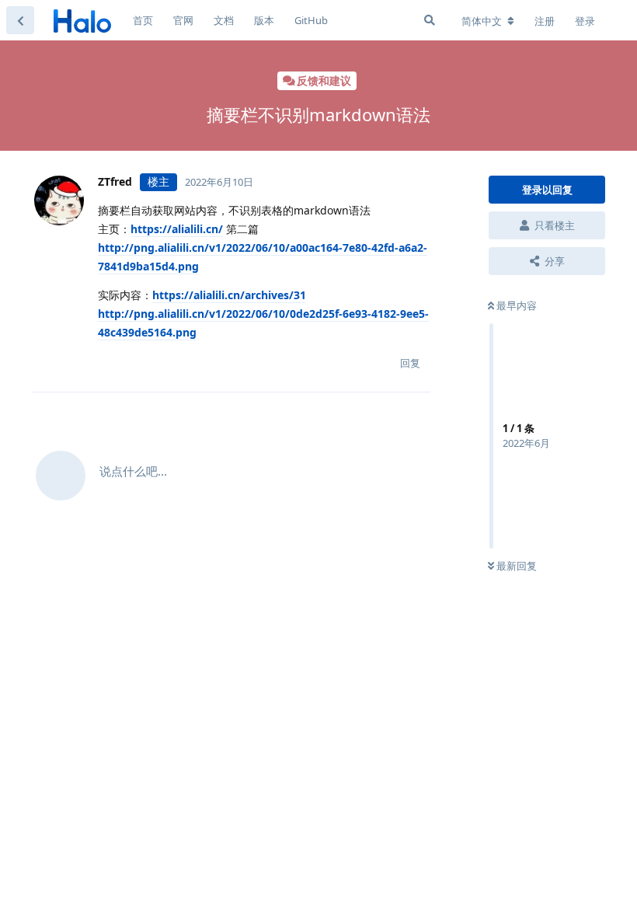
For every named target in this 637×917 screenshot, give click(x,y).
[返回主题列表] (20, 20)
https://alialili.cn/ (177, 228)
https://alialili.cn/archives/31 (229, 295)
